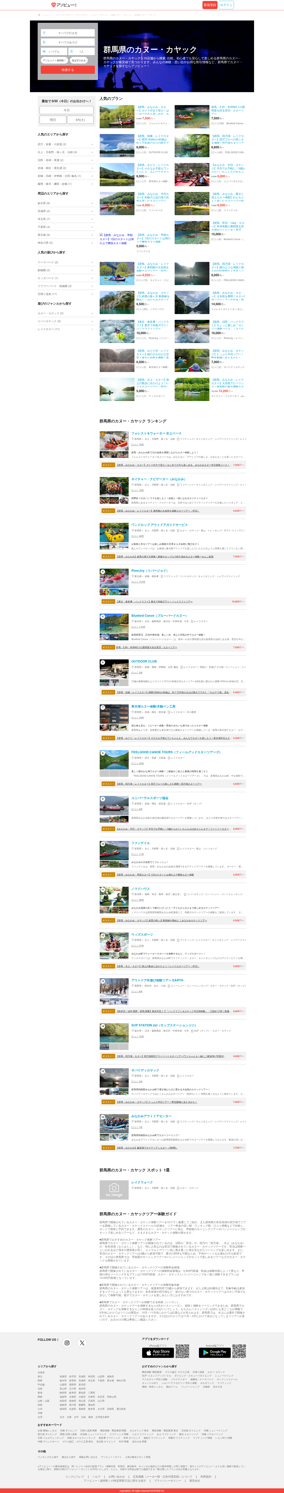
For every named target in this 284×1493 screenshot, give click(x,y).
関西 (40, 1396)
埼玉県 (91, 1380)
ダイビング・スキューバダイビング (193, 1375)
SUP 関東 (124, 1441)
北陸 (40, 1388)
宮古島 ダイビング (106, 1441)
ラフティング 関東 (119, 1434)
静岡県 (63, 1392)
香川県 (72, 1404)
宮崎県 (110, 1408)
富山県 (63, 1388)
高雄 (90, 1416)
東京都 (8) (44, 235)
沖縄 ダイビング (68, 1430)
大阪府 (82, 1396)
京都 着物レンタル (47, 1430)
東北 (40, 1376)
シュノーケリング (224, 1375)
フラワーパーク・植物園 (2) (55, 286)
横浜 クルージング (188, 1434)
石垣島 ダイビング (191, 1430)
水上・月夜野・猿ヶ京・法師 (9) (57, 152)
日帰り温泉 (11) (47, 294)
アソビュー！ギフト (111, 1456)
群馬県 (72, 1380)
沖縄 (40, 1412)
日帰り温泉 (198, 1371)
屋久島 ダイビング (47, 1434)
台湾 (40, 1416)
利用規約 (206, 1476)
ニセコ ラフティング (142, 1434)
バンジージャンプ (190, 1386)
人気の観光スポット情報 (138, 1456)
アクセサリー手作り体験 (155, 1379)
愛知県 (82, 1392)
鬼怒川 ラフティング (154, 1437)
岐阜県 (72, 1392)
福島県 (110, 1376)
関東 (40, 1380)
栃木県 (63, 1380)
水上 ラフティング (166, 1434)
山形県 (101, 1376)
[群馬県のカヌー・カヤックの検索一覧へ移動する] (142, 56)
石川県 (72, 1388)
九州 (40, 1408)
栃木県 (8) (44, 203)
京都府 (72, 1396)
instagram (67, 1343)
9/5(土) (80, 119)
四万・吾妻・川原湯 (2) (52, 144)
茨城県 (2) (44, 211)
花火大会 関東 (139, 1441)
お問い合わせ (117, 1476)
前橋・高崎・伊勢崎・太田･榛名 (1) (59, 176)
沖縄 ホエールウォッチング (81, 1437)
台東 (69, 1416)
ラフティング (224, 1382)
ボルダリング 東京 (139, 1430)
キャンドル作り (150, 1382)
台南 (83, 1416)
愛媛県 (82, 1404)
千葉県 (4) (44, 227)
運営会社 (194, 1480)
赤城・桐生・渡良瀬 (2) (52, 168)
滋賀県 (63, 1396)
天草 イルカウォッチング (51, 1437)
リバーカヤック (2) (49, 321)
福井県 (82, 1388)
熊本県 (91, 1408)
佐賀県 (72, 1408)
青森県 (63, 1376)
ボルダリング (207, 1382)
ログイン (226, 5)
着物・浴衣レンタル (152, 1386)
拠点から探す (69, 1456)
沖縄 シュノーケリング (216, 1430)
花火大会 (217, 1386)
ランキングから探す (48, 1456)
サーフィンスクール (227, 1379)
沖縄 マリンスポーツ (48, 1441)
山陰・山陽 (43, 1400)
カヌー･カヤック (216, 1371)
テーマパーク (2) (48, 262)
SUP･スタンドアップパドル (156, 1375)
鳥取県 (63, 1400)
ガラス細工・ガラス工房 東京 (77, 1441)
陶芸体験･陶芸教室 (152, 1371)
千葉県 (101, 1380)
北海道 (41, 1372)
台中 (76, 1416)
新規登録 (210, 5)
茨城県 (82, 1380)
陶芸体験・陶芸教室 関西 (113, 1430)
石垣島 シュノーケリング (93, 1434)
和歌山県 (111, 1396)
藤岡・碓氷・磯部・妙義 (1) (55, 184)
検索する (68, 69)
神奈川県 (121, 1380)
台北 (62, 1416)
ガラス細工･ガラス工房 (177, 1371)
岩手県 (72, 1376)
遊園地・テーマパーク (201, 1379)
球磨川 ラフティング (179, 1437)
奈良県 (101, 1396)
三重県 (91, 1392)
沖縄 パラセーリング (212, 1434)
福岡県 (63, 1408)
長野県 (72, 1384)
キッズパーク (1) (48, 278)
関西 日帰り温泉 (68, 1434)
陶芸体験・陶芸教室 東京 (165, 1430)
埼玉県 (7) (44, 219)
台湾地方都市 (102, 1416)
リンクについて (74, 1476)
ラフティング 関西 (202, 1437)
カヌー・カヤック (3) (51, 313)
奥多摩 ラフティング (109, 1437)
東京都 (110, 1380)
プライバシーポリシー (167, 1480)
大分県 (101, 1408)
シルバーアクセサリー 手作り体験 (179, 1382)
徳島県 (63, 1404)
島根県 (72, 1400)
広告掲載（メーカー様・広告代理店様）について (162, 1476)
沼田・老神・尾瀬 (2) (51, 160)
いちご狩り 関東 (223, 1437)
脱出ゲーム (172, 1386)
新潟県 (82, 1384)
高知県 (91, 1404)
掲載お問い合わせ (88, 1456)
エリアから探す (47, 1366)
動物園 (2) (44, 270)
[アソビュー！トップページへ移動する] (63, 5)
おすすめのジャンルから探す (159, 1366)
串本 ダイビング (131, 1437)
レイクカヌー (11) (49, 329)
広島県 (91, 1400)
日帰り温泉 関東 (88, 1430)
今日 (67, 110)
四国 (40, 1404)
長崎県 (82, 1408)
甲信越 (41, 1384)
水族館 (206, 1386)
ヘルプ (96, 1476)
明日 (53, 119)
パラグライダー (179, 1379)
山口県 (101, 1400)
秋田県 (91, 1376)
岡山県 (82, 1400)
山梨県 (63, 1384)
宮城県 (82, 1376)
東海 (40, 1392)
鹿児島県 (121, 1408)
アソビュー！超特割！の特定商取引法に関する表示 (115, 1480)
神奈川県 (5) (45, 243)
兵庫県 (91, 1396)
